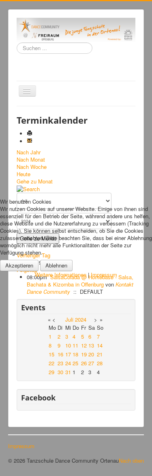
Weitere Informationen (60, 274)
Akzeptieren (19, 265)
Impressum (104, 274)
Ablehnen (56, 265)
